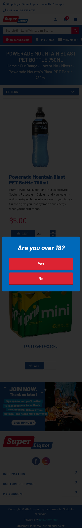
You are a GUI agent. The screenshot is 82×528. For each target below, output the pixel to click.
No (41, 278)
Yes (41, 263)
